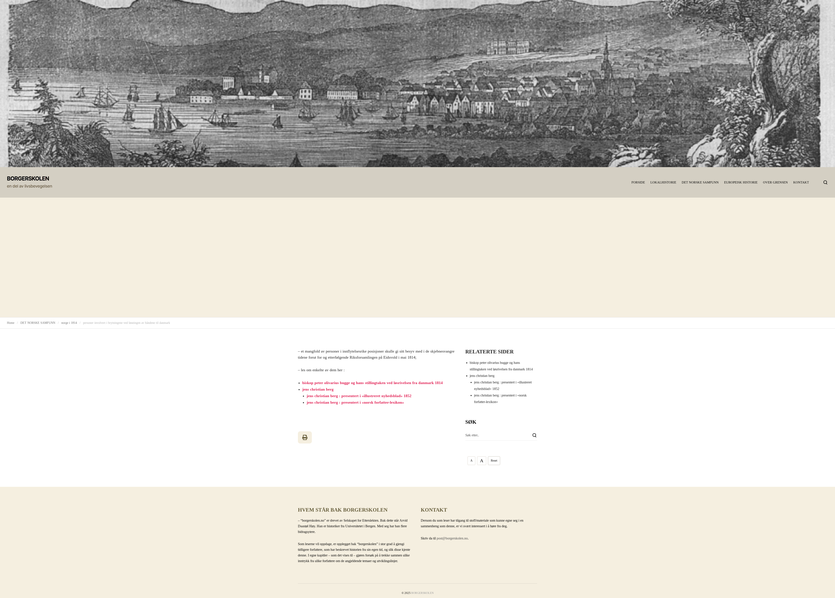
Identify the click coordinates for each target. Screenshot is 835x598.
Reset (494, 460)
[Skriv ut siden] (305, 437)
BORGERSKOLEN (422, 593)
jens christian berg (318, 389)
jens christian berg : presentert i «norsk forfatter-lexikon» (355, 402)
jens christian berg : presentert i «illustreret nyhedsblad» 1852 (359, 396)
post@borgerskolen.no (452, 538)
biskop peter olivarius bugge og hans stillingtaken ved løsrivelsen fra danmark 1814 (372, 383)
